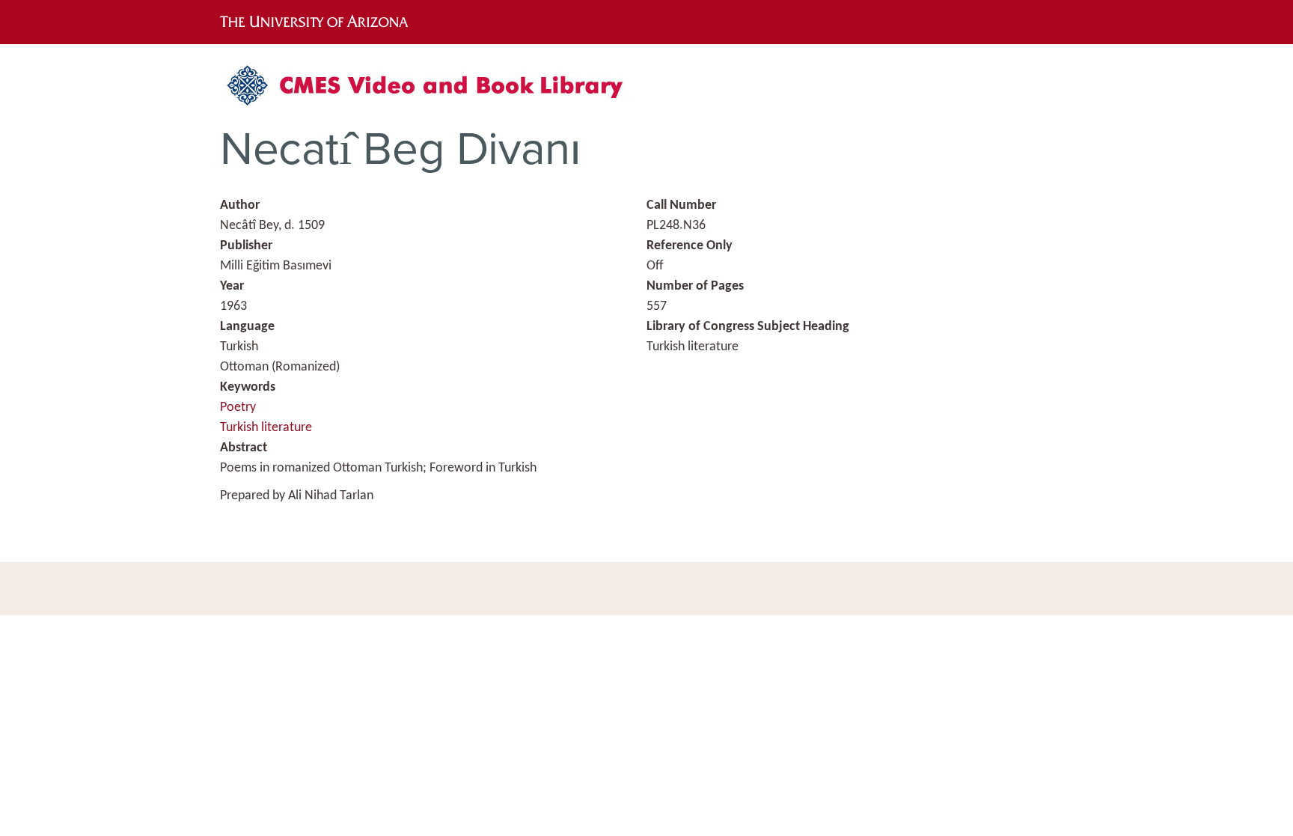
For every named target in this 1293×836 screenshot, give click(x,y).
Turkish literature (266, 428)
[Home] (433, 91)
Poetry (238, 407)
